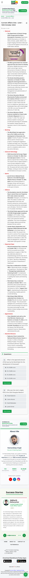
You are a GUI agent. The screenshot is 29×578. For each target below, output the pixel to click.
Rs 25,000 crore (10, 378)
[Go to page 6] (15, 535)
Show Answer (7, 383)
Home (2, 16)
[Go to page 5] (13, 535)
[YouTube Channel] (10, 479)
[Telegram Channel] (14, 479)
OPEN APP (25, 2)
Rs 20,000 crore (10, 375)
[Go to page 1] (4, 535)
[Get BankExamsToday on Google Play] (21, 561)
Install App (23, 10)
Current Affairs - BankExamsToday (17, 570)
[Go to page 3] (10, 535)
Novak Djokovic (10, 396)
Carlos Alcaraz (10, 399)
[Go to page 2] (9, 535)
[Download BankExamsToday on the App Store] (7, 561)
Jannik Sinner (9, 406)
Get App (24, 424)
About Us (12, 541)
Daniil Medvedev (10, 403)
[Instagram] (18, 479)
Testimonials (14, 544)
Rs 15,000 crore (10, 371)
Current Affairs (10, 16)
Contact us (21, 541)
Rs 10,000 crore (10, 367)
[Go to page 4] (12, 535)
